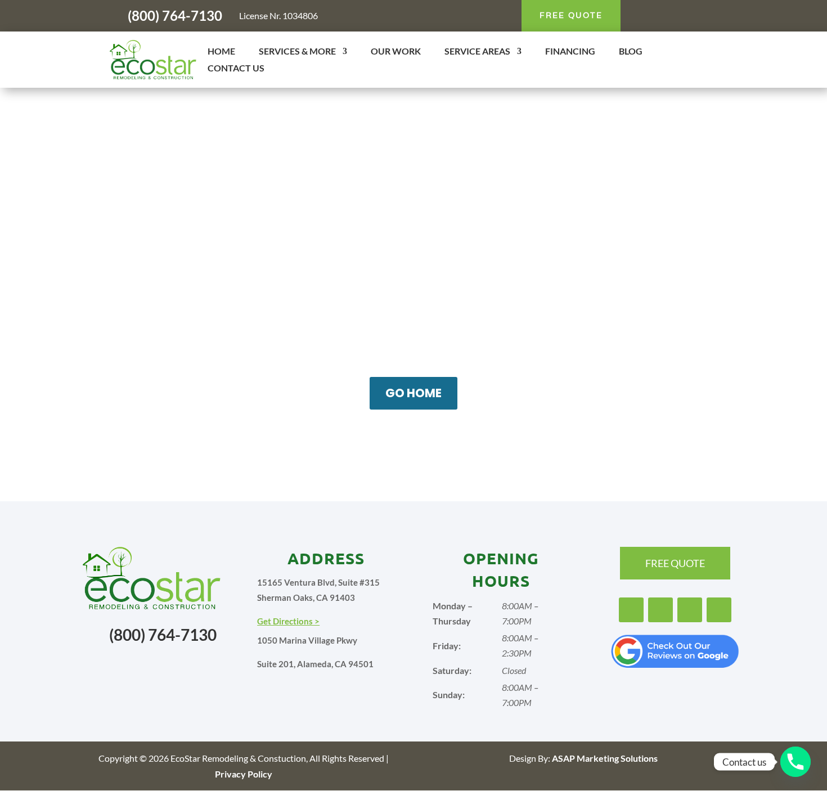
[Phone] (795, 762)
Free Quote (571, 15)
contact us (411, 442)
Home (221, 51)
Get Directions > (288, 621)
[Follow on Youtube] (686, 16)
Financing (570, 51)
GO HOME (413, 393)
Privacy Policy (243, 773)
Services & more (297, 51)
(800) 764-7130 (175, 15)
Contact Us (236, 68)
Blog (630, 51)
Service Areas (477, 51)
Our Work (396, 51)
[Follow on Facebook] (641, 16)
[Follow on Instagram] (663, 16)
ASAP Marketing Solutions (605, 758)
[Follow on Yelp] (708, 16)
